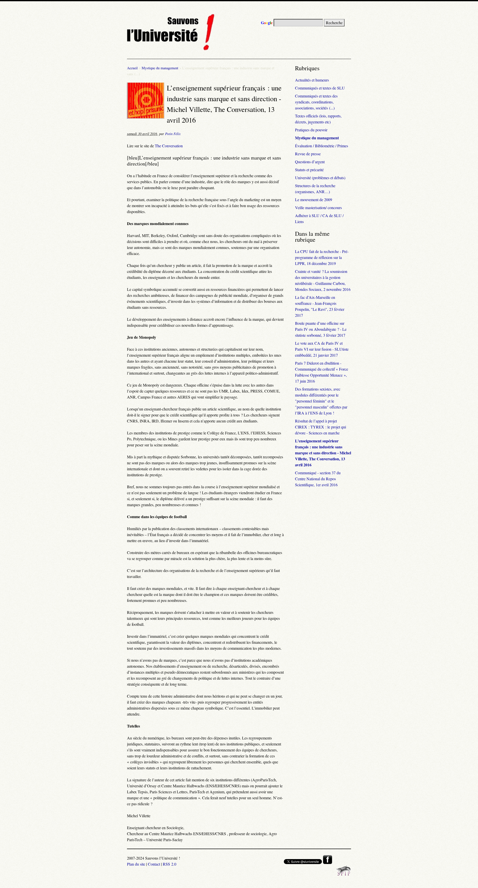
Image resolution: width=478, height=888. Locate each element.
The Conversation (169, 145)
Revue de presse (308, 153)
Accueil (132, 68)
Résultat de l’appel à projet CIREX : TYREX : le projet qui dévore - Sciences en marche (320, 426)
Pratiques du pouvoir (311, 129)
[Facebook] (327, 862)
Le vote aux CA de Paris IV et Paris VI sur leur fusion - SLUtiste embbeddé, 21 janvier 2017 (322, 349)
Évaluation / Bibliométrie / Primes (321, 145)
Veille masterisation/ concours (318, 207)
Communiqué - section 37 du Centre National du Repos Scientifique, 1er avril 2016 (318, 478)
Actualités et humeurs (312, 79)
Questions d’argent (310, 161)
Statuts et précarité (309, 169)
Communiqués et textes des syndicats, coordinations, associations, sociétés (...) (316, 101)
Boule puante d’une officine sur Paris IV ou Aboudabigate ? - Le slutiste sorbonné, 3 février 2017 (321, 329)
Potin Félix (172, 133)
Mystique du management (160, 68)
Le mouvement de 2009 (313, 199)
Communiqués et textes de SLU (320, 87)
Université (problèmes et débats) (320, 177)
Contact (154, 864)
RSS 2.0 (169, 864)
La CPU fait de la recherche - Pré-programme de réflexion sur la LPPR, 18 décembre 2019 (322, 257)
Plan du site (136, 864)
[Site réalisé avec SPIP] (343, 874)
